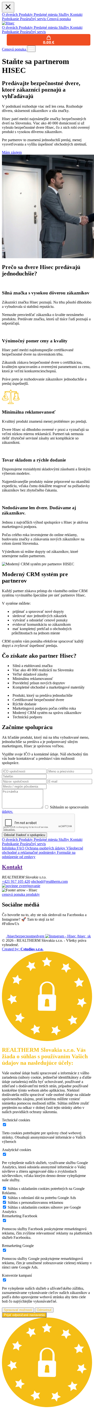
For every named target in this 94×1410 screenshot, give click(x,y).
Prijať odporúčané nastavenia (24, 1315)
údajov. (7, 811)
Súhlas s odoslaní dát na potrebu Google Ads (42, 1198)
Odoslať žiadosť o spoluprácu (24, 835)
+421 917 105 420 (16, 881)
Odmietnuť (44, 1310)
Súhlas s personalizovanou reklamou (35, 1202)
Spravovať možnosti (18, 1310)
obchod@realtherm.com (49, 881)
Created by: (22, 949)
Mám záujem (12, 152)
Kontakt (12, 867)
